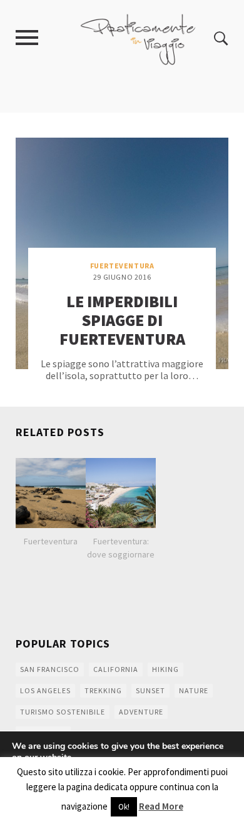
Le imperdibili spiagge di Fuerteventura (122, 320)
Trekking (103, 690)
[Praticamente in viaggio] (138, 37)
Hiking (165, 669)
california (115, 669)
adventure (141, 711)
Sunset (150, 690)
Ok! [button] (124, 806)
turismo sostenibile (62, 711)
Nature (193, 690)
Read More (161, 806)
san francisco (49, 669)
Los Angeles (45, 690)
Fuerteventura (122, 265)
